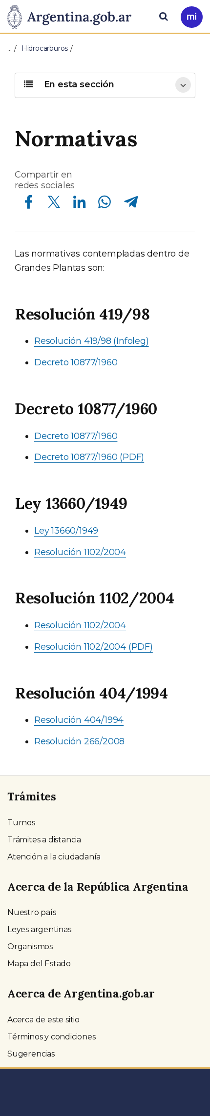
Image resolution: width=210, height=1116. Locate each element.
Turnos (21, 822)
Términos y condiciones (51, 1036)
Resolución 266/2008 (79, 741)
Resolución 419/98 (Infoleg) (91, 341)
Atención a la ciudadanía (54, 856)
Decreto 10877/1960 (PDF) (89, 457)
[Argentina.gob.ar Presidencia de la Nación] (73, 15)
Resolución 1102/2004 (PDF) (93, 646)
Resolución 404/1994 (79, 720)
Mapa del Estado (39, 963)
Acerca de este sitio (43, 1019)
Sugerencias (31, 1053)
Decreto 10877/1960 (75, 362)
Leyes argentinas (39, 929)
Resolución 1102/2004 (80, 552)
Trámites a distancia (44, 839)
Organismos (30, 946)
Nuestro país (31, 912)
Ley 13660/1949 (66, 530)
